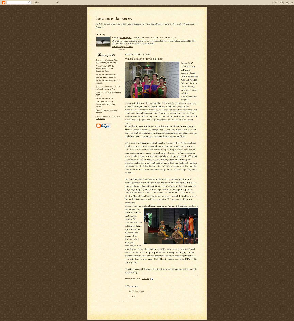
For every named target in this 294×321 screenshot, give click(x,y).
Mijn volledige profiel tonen (122, 47)
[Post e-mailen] (151, 279)
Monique (125, 37)
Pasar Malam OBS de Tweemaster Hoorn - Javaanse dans (105, 68)
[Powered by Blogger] (103, 128)
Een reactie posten (136, 291)
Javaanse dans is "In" (105, 98)
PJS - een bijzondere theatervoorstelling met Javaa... (105, 104)
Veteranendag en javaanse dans (144, 59)
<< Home (131, 296)
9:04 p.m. (145, 279)
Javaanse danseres (114, 18)
